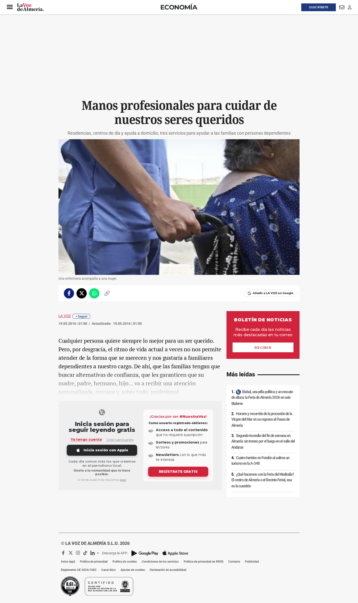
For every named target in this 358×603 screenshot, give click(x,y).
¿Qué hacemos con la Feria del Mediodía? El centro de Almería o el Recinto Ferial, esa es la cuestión (262, 480)
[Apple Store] (175, 553)
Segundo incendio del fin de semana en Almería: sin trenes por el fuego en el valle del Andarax (263, 441)
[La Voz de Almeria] (30, 7)
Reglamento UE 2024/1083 (78, 570)
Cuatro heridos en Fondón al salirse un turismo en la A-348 (260, 460)
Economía (178, 7)
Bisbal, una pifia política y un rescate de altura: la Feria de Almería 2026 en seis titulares (262, 398)
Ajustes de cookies (133, 570)
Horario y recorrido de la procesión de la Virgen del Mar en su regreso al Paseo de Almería (261, 419)
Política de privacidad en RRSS (203, 561)
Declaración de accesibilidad (168, 570)
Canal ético (108, 570)
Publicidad (252, 561)
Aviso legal (68, 561)
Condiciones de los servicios (160, 561)
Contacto (234, 561)
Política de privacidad (94, 561)
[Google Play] (145, 553)
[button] (10, 7)
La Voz (64, 316)
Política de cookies (125, 561)
